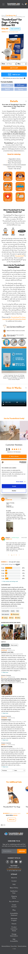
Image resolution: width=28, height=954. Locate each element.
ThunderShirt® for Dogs (11, 807)
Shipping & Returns (6, 946)
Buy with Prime (14, 901)
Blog (14, 910)
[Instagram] (11, 862)
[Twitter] (20, 862)
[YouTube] (16, 862)
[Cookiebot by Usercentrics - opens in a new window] (19, 462)
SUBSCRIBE (22, 851)
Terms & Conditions (22, 946)
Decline (14, 490)
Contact (14, 881)
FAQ (14, 884)
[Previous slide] (4, 825)
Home (3, 15)
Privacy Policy (14, 946)
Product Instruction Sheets (14, 928)
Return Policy (14, 887)
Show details (19, 481)
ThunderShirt (19, 256)
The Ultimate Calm (11, 15)
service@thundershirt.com (14, 869)
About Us (14, 877)
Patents (14, 923)
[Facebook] (7, 862)
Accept (14, 486)
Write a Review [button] (15, 456)
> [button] (19, 555)
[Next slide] (2, 825)
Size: (3, 64)
